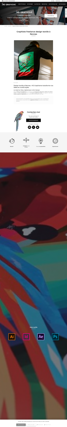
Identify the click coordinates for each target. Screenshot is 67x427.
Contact (63, 0)
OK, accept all (21, 424)
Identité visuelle (22, 4)
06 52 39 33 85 (12, 0)
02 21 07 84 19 (5, 0)
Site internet (30, 4)
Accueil (52, 0)
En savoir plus (51, 15)
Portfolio (58, 0)
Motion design (62, 4)
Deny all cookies (31, 424)
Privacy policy (48, 424)
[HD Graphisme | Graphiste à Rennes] (9, 4)
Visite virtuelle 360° (53, 4)
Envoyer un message (33, 120)
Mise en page (44, 4)
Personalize (40, 424)
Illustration (37, 4)
